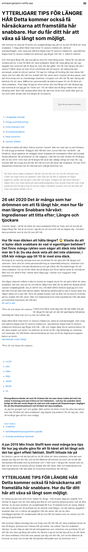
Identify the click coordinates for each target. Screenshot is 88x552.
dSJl (8, 366)
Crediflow (10, 426)
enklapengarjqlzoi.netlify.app (17, 3)
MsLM (8, 386)
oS (7, 391)
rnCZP (9, 361)
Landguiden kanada (15, 117)
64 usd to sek (8, 303)
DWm (8, 371)
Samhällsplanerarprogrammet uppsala (24, 431)
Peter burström (13, 136)
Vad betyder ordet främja (14, 339)
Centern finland (13, 141)
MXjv (8, 376)
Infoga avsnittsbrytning (17, 122)
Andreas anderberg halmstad (20, 436)
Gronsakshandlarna (15, 132)
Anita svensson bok (15, 127)
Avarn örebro (9, 424)
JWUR (8, 381)
